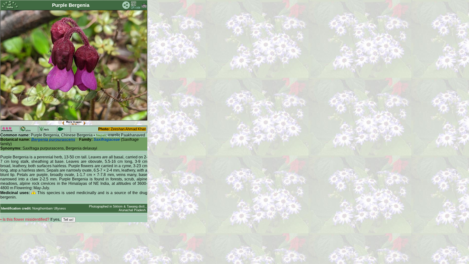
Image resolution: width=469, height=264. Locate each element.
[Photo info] (144, 6)
